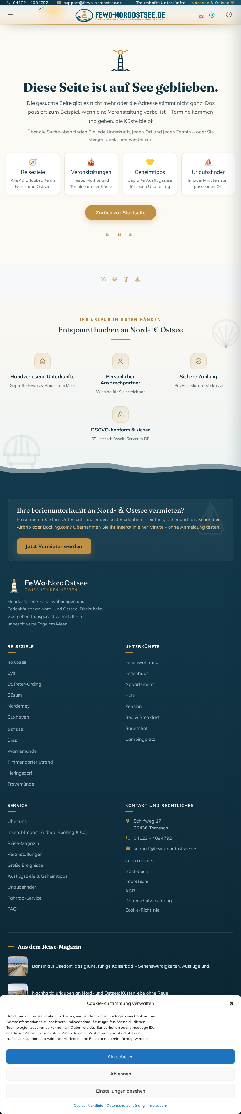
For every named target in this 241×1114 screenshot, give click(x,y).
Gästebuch (136, 871)
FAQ (12, 909)
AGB (130, 891)
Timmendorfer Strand (30, 762)
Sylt (11, 673)
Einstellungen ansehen (120, 1091)
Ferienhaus (136, 673)
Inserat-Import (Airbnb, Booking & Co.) (48, 832)
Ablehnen (120, 1074)
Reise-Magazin (23, 843)
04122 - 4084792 (153, 838)
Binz (12, 740)
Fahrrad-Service (24, 898)
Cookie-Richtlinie (88, 1105)
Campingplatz (140, 739)
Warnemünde (22, 751)
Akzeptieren (120, 1056)
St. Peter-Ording (24, 684)
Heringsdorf (20, 773)
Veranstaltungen (25, 854)
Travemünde (21, 784)
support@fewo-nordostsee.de (165, 848)
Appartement (139, 684)
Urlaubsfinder (22, 887)
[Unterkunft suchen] (211, 15)
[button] (231, 1003)
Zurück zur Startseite (121, 212)
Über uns (17, 821)
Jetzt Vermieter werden (54, 546)
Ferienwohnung (141, 662)
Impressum (157, 1105)
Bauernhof (136, 728)
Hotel (130, 695)
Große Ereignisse (25, 865)
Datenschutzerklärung (125, 1105)
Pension (133, 706)
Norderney (19, 706)
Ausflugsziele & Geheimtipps (37, 876)
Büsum (15, 695)
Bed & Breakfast (142, 717)
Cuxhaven (18, 717)
